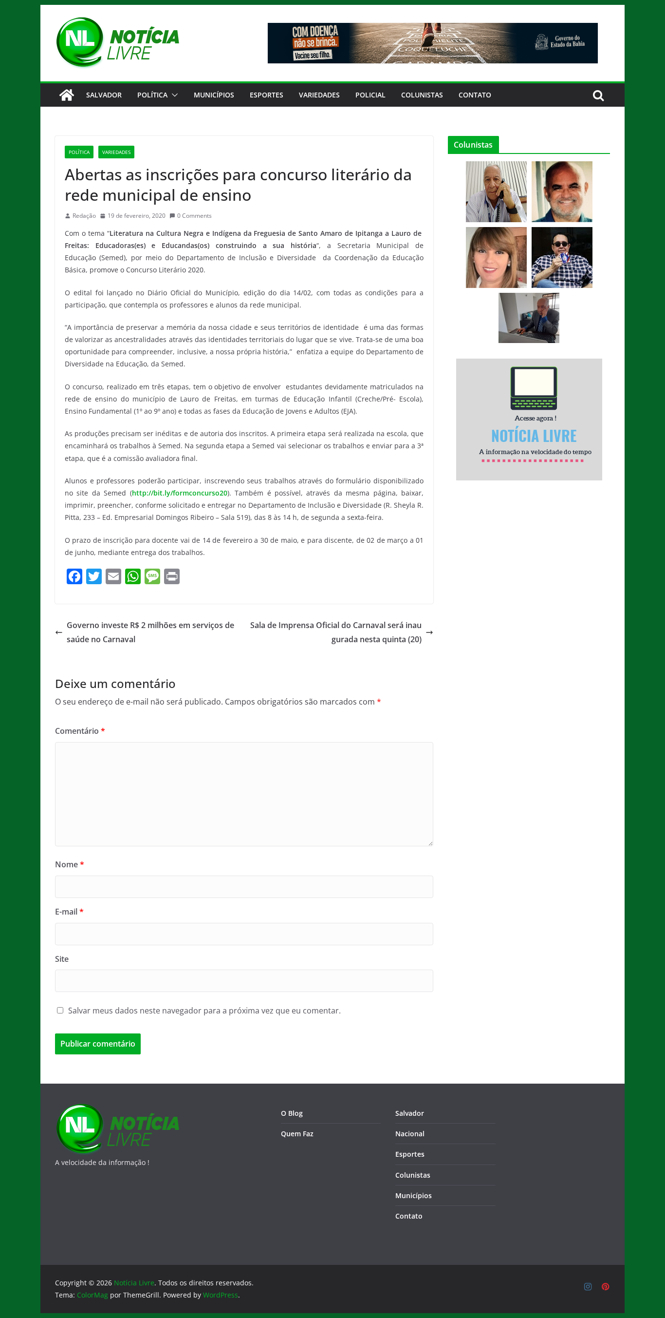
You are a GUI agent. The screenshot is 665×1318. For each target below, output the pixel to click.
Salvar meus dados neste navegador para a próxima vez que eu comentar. (204, 1010)
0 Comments (194, 215)
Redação (84, 215)
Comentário (80, 731)
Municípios (214, 94)
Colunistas (422, 94)
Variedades (319, 94)
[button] (172, 95)
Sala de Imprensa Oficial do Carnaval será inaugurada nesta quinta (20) (336, 632)
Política (152, 94)
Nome (69, 864)
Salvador (104, 94)
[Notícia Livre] (66, 95)
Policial (370, 94)
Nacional (410, 1133)
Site (62, 959)
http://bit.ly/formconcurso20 (179, 492)
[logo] (117, 1109)
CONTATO (475, 94)
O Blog (292, 1113)
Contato (409, 1216)
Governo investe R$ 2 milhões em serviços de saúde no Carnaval (150, 632)
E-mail (69, 911)
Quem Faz (297, 1133)
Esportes (266, 94)
